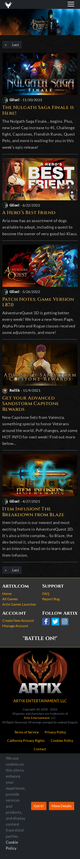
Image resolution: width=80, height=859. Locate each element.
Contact (40, 749)
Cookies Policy (62, 740)
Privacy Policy (55, 732)
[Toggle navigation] (9, 4)
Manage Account (15, 626)
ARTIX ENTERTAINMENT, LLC (40, 700)
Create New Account (18, 620)
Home (7, 593)
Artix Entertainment (37, 718)
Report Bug (51, 599)
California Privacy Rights (26, 740)
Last (15, 44)
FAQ (45, 593)
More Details (62, 806)
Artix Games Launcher (19, 604)
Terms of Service (26, 732)
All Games (10, 599)
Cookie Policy (12, 845)
